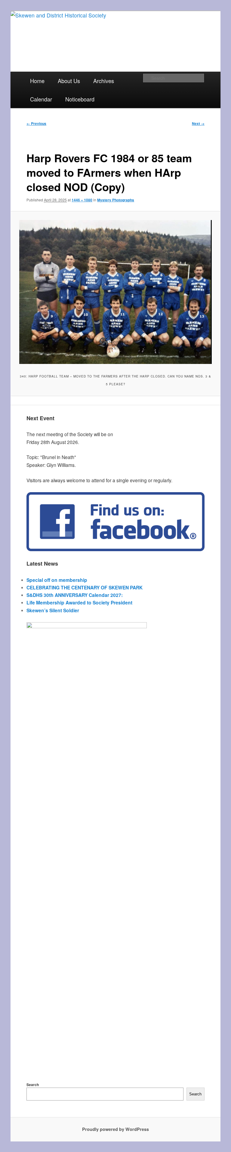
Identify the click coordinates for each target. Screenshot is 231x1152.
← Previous (36, 123)
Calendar (41, 99)
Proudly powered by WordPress (115, 1129)
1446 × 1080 (82, 200)
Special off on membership (56, 579)
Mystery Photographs (115, 200)
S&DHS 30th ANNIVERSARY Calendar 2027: (74, 595)
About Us (69, 81)
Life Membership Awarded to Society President (79, 602)
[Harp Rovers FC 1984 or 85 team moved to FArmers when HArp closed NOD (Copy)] (115, 292)
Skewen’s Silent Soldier (52, 610)
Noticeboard (79, 99)
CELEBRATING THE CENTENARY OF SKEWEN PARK (84, 587)
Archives (103, 81)
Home (37, 81)
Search (32, 1084)
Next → (198, 123)
